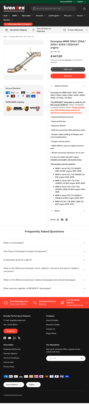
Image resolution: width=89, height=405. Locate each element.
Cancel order (8, 362)
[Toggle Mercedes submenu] (32, 15)
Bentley (6, 20)
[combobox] (53, 8)
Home (5, 36)
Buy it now (68, 76)
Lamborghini (53, 15)
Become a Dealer (53, 324)
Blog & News (51, 333)
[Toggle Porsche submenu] (45, 15)
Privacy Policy (9, 366)
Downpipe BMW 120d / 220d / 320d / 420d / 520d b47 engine (22, 36)
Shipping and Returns (12, 349)
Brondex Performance (15, 395)
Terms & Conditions (11, 358)
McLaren (68, 15)
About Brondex (52, 320)
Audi (5, 15)
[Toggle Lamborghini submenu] (60, 15)
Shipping (68, 60)
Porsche (39, 15)
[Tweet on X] (58, 219)
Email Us (42, 304)
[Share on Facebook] (62, 219)
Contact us (11, 331)
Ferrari (80, 15)
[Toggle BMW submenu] (18, 15)
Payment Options (10, 353)
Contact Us (50, 329)
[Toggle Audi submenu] (9, 15)
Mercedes (26, 15)
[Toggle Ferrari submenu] (84, 15)
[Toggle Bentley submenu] (12, 20)
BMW (14, 15)
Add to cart (68, 69)
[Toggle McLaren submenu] (73, 15)
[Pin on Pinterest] (66, 219)
